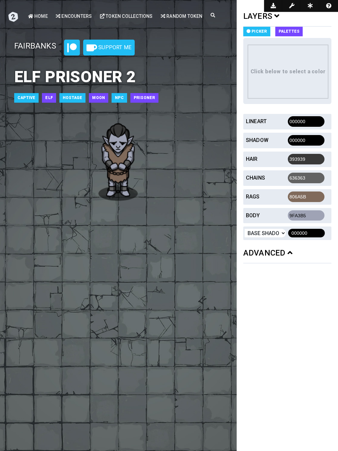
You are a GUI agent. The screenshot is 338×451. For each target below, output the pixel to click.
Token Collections (129, 16)
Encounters (76, 16)
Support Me (114, 47)
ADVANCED (265, 253)
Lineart (256, 121)
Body (253, 215)
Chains (255, 178)
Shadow (257, 140)
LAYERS (258, 16)
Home (40, 16)
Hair (252, 159)
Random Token (184, 16)
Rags (253, 196)
